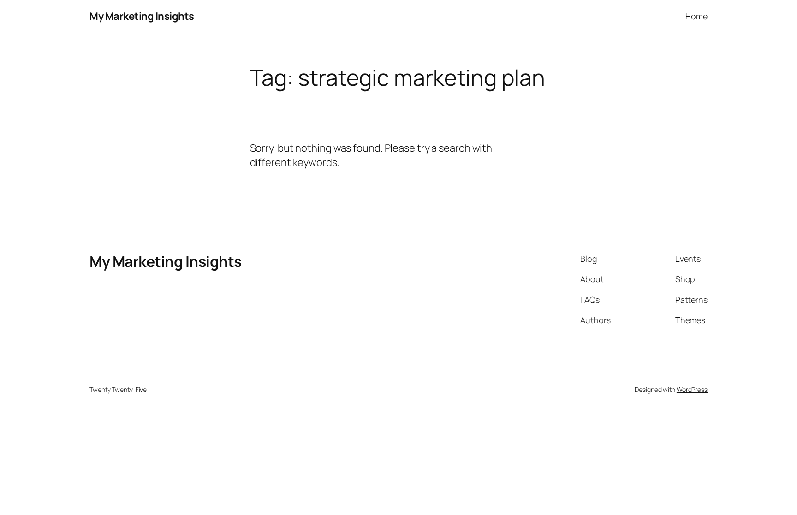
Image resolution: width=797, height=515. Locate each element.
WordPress (692, 389)
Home (696, 16)
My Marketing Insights (141, 16)
